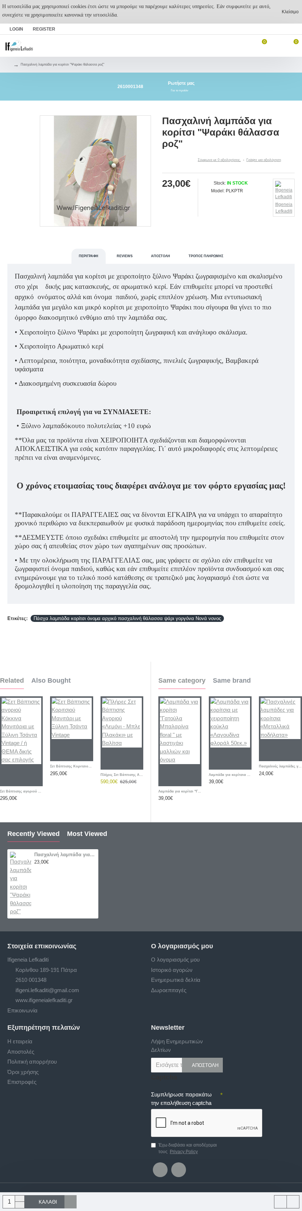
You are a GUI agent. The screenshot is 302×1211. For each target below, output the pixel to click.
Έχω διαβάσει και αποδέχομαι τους (187, 1148)
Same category (182, 680)
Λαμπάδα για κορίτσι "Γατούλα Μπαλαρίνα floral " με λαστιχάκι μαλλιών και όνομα (179, 791)
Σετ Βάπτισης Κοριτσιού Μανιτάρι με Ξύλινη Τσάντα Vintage (71, 766)
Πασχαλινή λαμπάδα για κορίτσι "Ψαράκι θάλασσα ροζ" (64, 854)
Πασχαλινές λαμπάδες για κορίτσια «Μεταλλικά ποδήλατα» (280, 766)
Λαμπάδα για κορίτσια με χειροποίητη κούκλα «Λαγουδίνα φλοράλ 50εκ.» (230, 775)
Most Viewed (87, 833)
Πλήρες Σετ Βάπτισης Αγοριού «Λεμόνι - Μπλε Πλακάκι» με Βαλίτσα (122, 775)
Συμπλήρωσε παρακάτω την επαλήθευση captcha (181, 1098)
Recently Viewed (33, 833)
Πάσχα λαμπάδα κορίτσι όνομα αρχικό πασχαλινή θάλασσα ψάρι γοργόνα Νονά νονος (127, 618)
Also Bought (51, 680)
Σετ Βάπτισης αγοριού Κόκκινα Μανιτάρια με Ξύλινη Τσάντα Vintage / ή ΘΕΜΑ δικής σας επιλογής (21, 791)
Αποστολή (160, 256)
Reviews (125, 256)
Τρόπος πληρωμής (206, 256)
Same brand (232, 680)
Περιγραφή (88, 256)
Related (12, 680)
